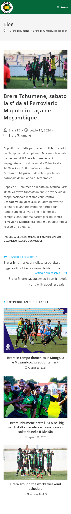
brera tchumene (26, 236)
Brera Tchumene (20, 135)
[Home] (5, 30)
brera (12, 236)
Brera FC (14, 130)
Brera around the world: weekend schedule (35, 486)
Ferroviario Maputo (49, 236)
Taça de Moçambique (30, 240)
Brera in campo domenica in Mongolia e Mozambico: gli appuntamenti (35, 360)
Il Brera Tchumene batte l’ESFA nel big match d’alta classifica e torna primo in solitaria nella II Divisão (35, 427)
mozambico (10, 240)
